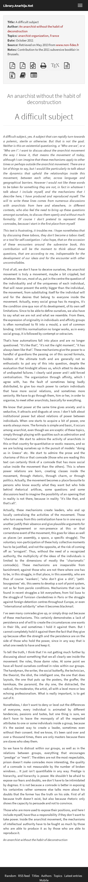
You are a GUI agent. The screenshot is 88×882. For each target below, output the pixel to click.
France (54, 36)
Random (10, 876)
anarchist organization (33, 36)
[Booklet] (22, 67)
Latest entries (73, 876)
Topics (58, 876)
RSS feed (24, 876)
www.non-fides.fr (67, 45)
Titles (35, 876)
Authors (46, 876)
